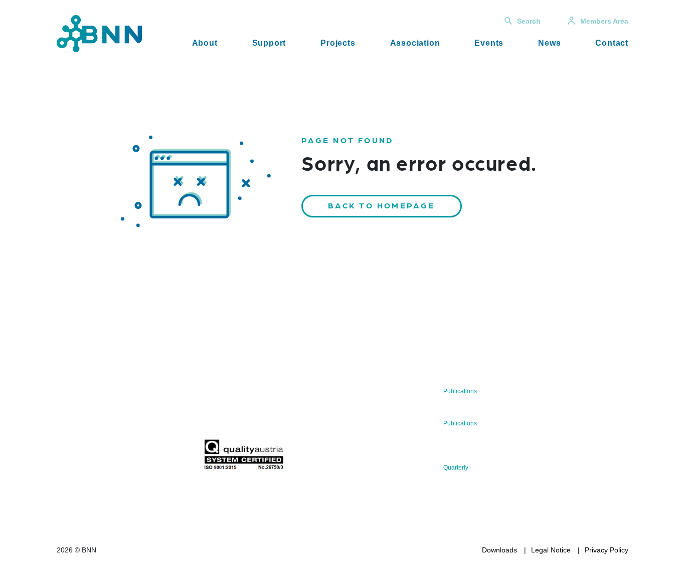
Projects (337, 43)
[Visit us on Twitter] (68, 457)
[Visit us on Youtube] (132, 457)
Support (269, 43)
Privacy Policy (606, 550)
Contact (611, 43)
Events (488, 43)
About (205, 43)
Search (529, 21)
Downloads (499, 550)
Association (415, 43)
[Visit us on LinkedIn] (100, 457)
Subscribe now (263, 415)
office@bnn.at (79, 431)
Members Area (604, 21)
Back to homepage (381, 205)
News (549, 43)
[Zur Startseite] (99, 33)
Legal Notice (551, 550)
